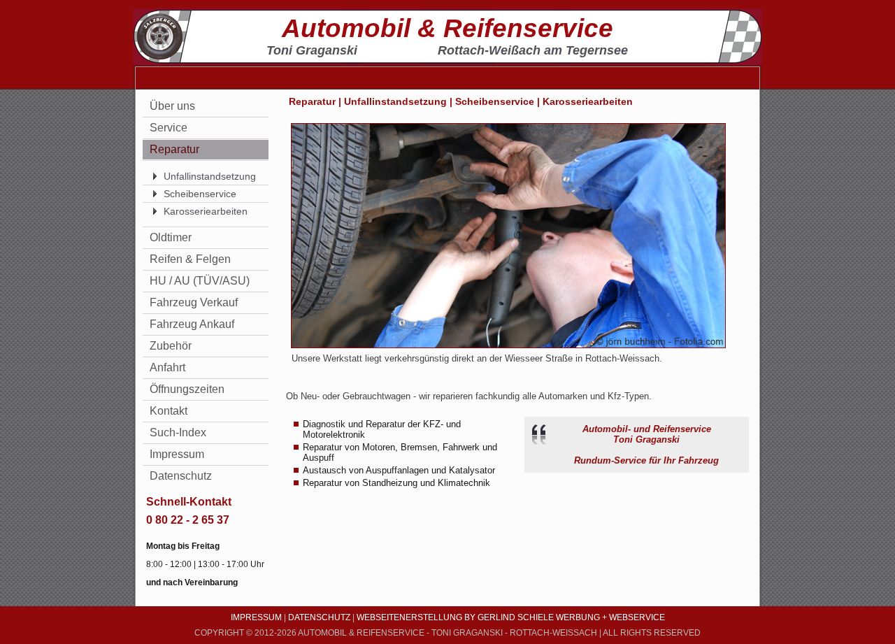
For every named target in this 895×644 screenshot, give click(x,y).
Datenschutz (181, 476)
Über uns (172, 106)
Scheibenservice (200, 193)
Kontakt (168, 411)
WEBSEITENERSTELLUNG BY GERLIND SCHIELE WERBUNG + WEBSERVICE (511, 617)
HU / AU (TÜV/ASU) (200, 281)
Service (168, 128)
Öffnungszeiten (187, 389)
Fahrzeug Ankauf (192, 324)
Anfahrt (167, 367)
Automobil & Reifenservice (447, 28)
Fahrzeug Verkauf (194, 302)
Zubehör (171, 346)
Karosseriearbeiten (206, 211)
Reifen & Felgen (190, 259)
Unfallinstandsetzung (210, 176)
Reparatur (174, 149)
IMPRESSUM (256, 617)
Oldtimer (171, 237)
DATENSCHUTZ (319, 617)
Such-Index (178, 432)
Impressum (177, 454)
